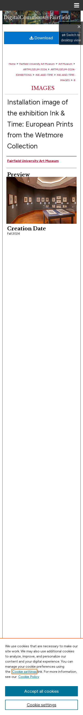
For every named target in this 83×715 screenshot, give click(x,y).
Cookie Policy (28, 677)
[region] (41, 676)
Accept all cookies (41, 691)
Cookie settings (24, 672)
